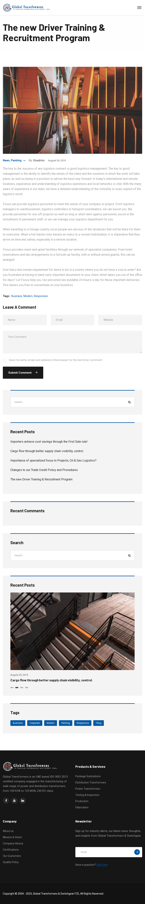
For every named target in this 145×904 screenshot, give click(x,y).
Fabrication (82, 807)
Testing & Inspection (87, 794)
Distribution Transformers (90, 782)
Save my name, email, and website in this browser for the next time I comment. (56, 360)
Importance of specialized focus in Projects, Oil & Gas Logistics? (53, 460)
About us (8, 830)
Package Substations (88, 776)
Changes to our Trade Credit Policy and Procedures (44, 470)
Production (81, 801)
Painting (16, 160)
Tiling (98, 723)
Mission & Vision (12, 837)
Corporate (35, 723)
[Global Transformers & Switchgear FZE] (27, 7)
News (6, 160)
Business (16, 296)
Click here (102, 864)
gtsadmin (39, 160)
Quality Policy (11, 862)
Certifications (11, 849)
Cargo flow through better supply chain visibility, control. (47, 451)
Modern (28, 296)
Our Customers (12, 855)
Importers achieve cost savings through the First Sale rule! (49, 441)
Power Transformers (87, 788)
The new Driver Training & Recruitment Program (41, 479)
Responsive (41, 296)
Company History (13, 843)
